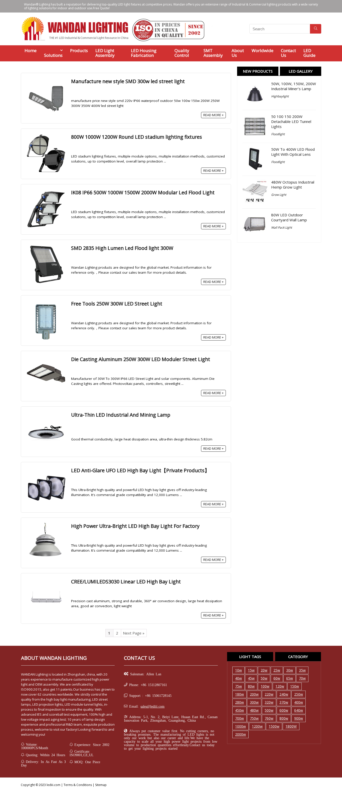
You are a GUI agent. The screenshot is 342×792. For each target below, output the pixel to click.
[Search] (315, 29)
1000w (240, 726)
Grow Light (278, 195)
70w (302, 678)
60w (276, 678)
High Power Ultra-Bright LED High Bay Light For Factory (135, 526)
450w (239, 710)
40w (238, 678)
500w (269, 710)
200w (254, 694)
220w (269, 694)
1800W (291, 726)
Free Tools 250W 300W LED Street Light (116, 303)
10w (238, 670)
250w (298, 694)
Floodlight (278, 134)
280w (239, 702)
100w (265, 686)
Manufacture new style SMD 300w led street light (128, 81)
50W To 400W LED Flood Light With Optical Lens (293, 152)
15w (251, 670)
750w (254, 718)
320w (269, 702)
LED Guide (309, 53)
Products (79, 50)
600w (283, 710)
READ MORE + (213, 115)
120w (279, 686)
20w (264, 670)
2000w (240, 734)
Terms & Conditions (78, 785)
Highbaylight (280, 96)
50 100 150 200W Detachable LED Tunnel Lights (291, 121)
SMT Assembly (213, 53)
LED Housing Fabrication (143, 53)
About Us (238, 53)
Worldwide (262, 50)
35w (302, 670)
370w (283, 702)
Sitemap (101, 785)
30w (289, 670)
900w (298, 718)
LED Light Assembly (105, 53)
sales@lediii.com (152, 706)
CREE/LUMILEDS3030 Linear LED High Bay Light (126, 581)
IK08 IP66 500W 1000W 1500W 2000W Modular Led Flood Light (143, 192)
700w (239, 718)
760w (269, 718)
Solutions (53, 55)
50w (264, 678)
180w (239, 694)
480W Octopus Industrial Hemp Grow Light (292, 185)
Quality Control (182, 53)
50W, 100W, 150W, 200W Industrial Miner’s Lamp (293, 86)
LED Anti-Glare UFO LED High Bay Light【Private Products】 (140, 470)
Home (31, 50)
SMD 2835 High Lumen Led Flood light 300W (122, 248)
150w (294, 686)
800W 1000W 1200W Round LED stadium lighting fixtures (136, 136)
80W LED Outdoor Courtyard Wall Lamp (289, 217)
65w (289, 678)
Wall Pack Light (281, 227)
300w (254, 702)
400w (298, 702)
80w (251, 686)
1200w (257, 726)
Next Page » (133, 633)
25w (276, 670)
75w (238, 686)
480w (254, 710)
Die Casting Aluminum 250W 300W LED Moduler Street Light (140, 359)
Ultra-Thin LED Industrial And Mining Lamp (120, 414)
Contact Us (288, 53)
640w (298, 710)
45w (251, 678)
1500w (274, 726)
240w (283, 694)
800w (283, 718)
